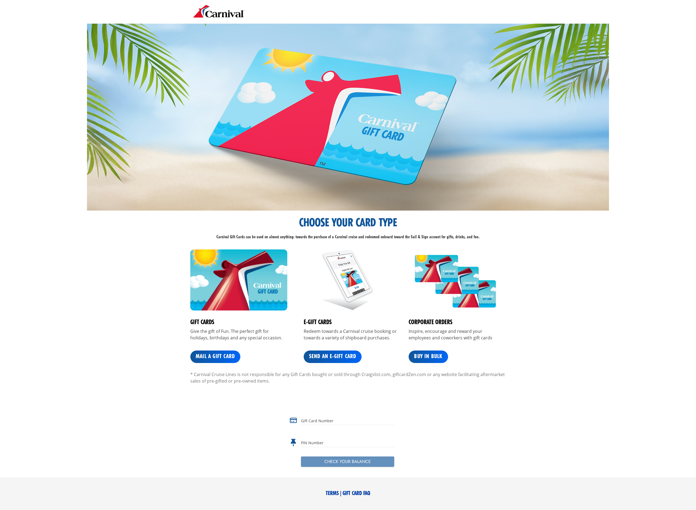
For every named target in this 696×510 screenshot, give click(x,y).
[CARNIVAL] (219, 12)
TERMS (332, 493)
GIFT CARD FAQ (356, 493)
